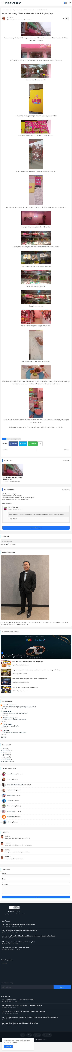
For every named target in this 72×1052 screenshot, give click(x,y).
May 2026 (6, 756)
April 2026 (6, 758)
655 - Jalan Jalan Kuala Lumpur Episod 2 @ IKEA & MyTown (20, 1023)
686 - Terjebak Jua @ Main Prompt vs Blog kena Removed (19, 930)
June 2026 (6, 754)
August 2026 (7, 750)
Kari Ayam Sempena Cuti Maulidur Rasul (15, 713)
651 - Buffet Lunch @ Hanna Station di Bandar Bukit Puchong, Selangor (23, 1011)
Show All (3, 737)
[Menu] (2, 3)
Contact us (37, 1035)
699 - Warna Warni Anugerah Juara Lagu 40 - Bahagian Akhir (29, 678)
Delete (15, 518)
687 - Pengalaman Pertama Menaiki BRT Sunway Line (18, 942)
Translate (14, 544)
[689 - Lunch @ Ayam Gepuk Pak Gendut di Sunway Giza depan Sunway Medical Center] (6, 672)
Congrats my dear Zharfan (11, 726)
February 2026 (7, 761)
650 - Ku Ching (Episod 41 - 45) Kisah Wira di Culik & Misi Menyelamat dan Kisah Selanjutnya (30, 1017)
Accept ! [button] (8, 1046)
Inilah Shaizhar (13, 2)
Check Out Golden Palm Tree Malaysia (14, 719)
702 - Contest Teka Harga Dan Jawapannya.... (25, 687)
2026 (4, 748)
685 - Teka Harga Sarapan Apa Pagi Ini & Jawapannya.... (28, 661)
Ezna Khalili (10, 806)
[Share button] (40, 443)
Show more (66, 460)
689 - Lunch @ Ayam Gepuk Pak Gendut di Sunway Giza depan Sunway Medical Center (37, 670)
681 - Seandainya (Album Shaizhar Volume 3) (15, 947)
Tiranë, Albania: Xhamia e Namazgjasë (14, 732)
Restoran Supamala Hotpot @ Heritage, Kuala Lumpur (19, 707)
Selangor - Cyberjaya (13, 9)
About (29, 1035)
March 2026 (6, 759)
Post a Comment (36, 528)
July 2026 (6, 752)
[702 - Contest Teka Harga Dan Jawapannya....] (6, 689)
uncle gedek (10, 790)
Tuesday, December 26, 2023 (15, 509)
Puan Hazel (10, 816)
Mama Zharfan (13, 507)
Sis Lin (10, 822)
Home (4, 9)
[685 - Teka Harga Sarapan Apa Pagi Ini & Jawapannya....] (6, 663)
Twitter (24, 443)
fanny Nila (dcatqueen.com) (15, 784)
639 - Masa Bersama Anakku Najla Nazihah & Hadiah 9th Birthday (22, 1005)
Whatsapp (34, 443)
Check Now (14, 1042)
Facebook (14, 443)
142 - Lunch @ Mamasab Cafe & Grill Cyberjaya (12, 478)
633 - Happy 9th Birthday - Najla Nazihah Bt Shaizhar (18, 1000)
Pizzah (9, 779)
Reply (10, 518)
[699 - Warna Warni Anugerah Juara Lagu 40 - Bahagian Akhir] (6, 681)
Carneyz (9, 800)
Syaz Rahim (10, 795)
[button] (65, 3)
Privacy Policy (47, 1035)
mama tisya (10, 811)
